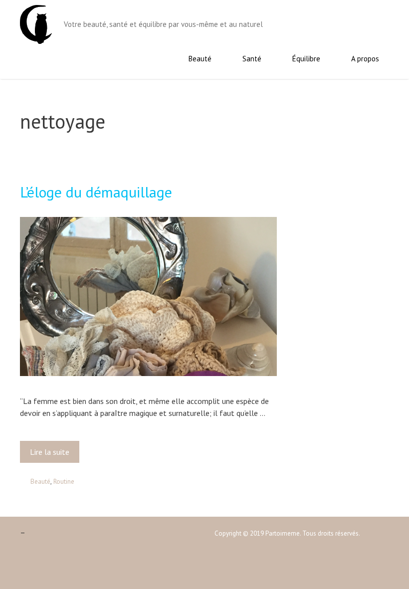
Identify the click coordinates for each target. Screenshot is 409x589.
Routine (63, 481)
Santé (251, 58)
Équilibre (306, 58)
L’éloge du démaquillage (96, 191)
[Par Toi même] (36, 23)
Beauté (200, 58)
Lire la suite (53, 455)
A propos (365, 58)
